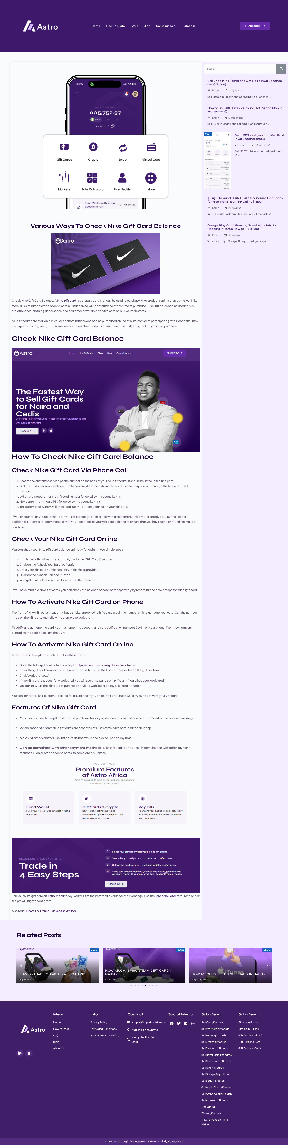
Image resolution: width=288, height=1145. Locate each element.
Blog (147, 26)
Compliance (164, 26)
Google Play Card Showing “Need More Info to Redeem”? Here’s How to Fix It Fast (241, 227)
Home (95, 26)
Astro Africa (56, 896)
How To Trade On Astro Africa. (51, 911)
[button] (131, 985)
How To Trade (115, 26)
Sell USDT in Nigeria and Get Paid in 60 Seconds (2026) (259, 137)
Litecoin (189, 26)
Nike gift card (66, 300)
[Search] (281, 69)
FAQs (134, 26)
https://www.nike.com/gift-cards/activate (105, 665)
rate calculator (165, 896)
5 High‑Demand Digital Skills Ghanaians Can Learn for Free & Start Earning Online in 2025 (245, 199)
